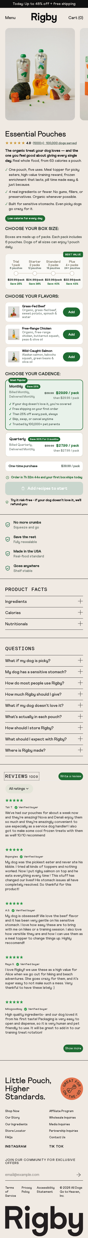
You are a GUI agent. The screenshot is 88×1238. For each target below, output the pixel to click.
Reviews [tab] (21, 776)
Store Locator (15, 1131)
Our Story (12, 1117)
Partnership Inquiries (63, 1131)
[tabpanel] (44, 918)
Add (71, 312)
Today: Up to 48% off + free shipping (44, 4)
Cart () (75, 18)
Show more (73, 1048)
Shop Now (12, 1111)
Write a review (70, 776)
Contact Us (57, 1137)
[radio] (16, 272)
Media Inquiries (59, 1124)
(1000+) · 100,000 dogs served (55, 143)
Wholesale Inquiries (62, 1117)
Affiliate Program (61, 1111)
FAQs (9, 1137)
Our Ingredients (16, 1124)
